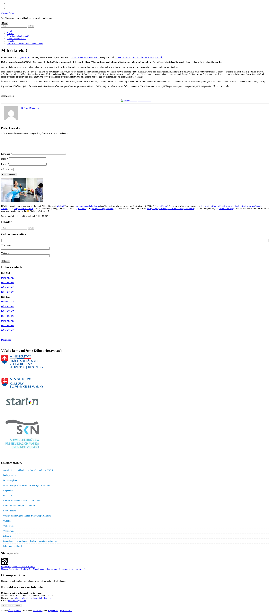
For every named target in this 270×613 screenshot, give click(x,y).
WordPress (37, 610)
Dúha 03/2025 (7, 316)
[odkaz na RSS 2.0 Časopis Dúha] (4, 564)
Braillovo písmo (10, 480)
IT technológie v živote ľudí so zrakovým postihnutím (27, 485)
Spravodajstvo (9, 510)
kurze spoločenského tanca (87, 206)
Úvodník (159, 57)
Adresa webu (7, 169)
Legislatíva (8, 490)
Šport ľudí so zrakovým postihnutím (19, 505)
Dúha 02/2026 (7, 287)
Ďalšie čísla (6, 340)
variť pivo (162, 206)
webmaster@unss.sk (17, 600)
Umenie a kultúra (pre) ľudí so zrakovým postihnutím (27, 516)
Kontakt (10, 41)
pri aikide (82, 208)
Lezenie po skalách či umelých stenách (176, 208)
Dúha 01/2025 (7, 306)
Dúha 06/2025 (7, 330)
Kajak (155, 208)
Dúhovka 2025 (7, 301)
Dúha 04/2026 (7, 278)
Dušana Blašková (79, 57)
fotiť (219, 206)
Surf (149, 208)
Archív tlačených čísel (16, 38)
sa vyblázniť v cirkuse (23, 208)
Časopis (10, 33)
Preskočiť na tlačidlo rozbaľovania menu (25, 43)
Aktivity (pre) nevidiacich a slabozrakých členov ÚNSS (28, 470)
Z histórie (7, 536)
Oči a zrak (7, 495)
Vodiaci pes (8, 526)
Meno (4, 159)
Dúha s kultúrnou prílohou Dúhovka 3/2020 (134, 57)
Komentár (6, 154)
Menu (4, 23)
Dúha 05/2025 (7, 325)
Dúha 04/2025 (7, 321)
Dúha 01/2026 (7, 292)
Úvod (9, 31)
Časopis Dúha (7, 13)
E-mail (5, 164)
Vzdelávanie (8, 531)
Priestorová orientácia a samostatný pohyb (21, 500)
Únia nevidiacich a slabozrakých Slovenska (33, 598)
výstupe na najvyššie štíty (103, 208)
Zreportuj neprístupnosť (11, 606)
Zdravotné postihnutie (13, 546)
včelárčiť (61, 206)
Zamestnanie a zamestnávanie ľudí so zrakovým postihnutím (30, 541)
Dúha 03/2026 (7, 282)
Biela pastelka (9, 475)
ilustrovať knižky (208, 206)
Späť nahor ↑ (66, 610)
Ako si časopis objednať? (18, 36)
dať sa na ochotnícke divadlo (235, 206)
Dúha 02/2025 (7, 311)
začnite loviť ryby (226, 208)
